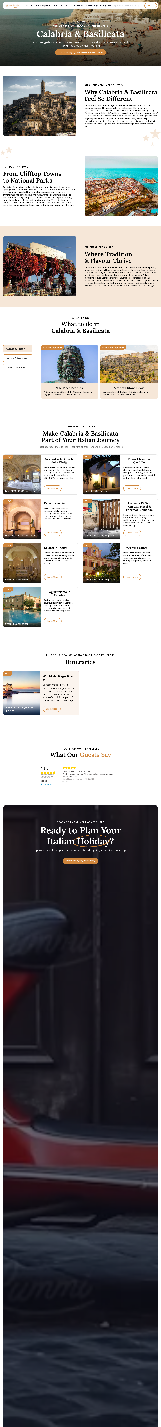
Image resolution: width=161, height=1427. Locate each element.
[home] (12, 5)
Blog (137, 5)
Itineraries (129, 5)
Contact (150, 5)
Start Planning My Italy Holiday (80, 860)
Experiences (118, 5)
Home (76, 21)
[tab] (17, 348)
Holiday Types (106, 5)
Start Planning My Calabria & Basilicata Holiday (80, 52)
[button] (29, 5)
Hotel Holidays (92, 5)
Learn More (52, 488)
